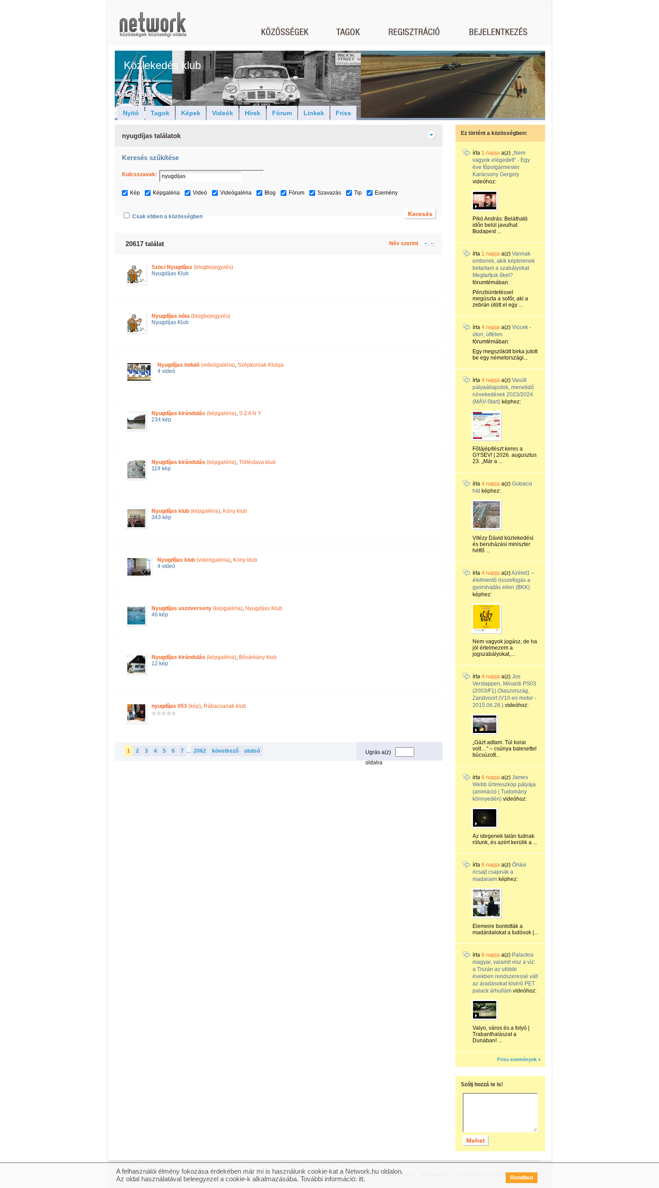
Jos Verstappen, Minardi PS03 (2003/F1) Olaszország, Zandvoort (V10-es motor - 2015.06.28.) (504, 690)
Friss (343, 113)
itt (361, 1179)
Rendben (521, 1178)
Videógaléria (235, 193)
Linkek (313, 113)
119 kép (161, 468)
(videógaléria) (196, 365)
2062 (200, 751)
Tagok (160, 113)
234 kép (161, 419)
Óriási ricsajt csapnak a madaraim (499, 872)
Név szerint (403, 243)
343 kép (161, 517)
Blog (270, 193)
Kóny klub (235, 511)
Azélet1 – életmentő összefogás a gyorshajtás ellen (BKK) (503, 580)
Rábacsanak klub (225, 706)
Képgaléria (166, 193)
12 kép (160, 663)
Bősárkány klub (258, 657)
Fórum (282, 113)
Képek (190, 113)
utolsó (252, 751)
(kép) (176, 706)
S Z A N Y (250, 413)
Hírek (252, 113)
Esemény (386, 193)
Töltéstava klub (257, 462)
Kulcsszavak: (139, 174)
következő (225, 751)
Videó (200, 193)
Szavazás (329, 193)
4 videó (166, 371)
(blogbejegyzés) (192, 267)
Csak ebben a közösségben (167, 216)
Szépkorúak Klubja (261, 365)
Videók (222, 113)
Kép (135, 193)
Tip (358, 193)
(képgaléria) (194, 413)
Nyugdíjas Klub (170, 273)
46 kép (160, 614)
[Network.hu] (153, 29)
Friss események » (519, 1059)
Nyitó (131, 113)
